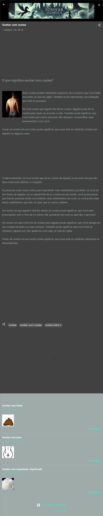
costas (12, 325)
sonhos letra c (53, 325)
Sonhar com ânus (11, 437)
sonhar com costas (31, 325)
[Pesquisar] (99, 5)
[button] (99, 26)
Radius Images (60, 511)
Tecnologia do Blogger (53, 505)
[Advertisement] (51, 58)
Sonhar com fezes (12, 405)
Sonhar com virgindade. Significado (22, 469)
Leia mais (95, 428)
